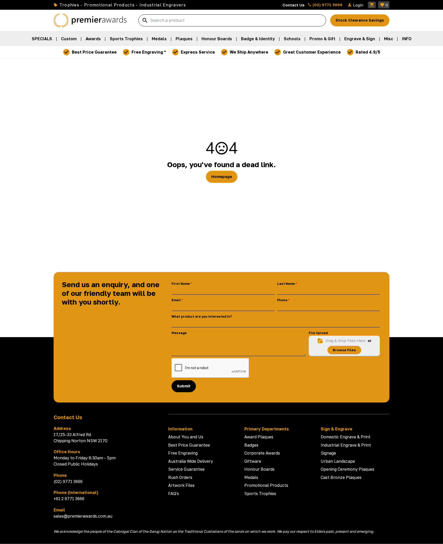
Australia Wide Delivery (190, 461)
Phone (282, 300)
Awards (93, 38)
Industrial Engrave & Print (346, 445)
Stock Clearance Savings (360, 20)
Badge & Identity (258, 38)
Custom (69, 38)
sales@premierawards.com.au (83, 516)
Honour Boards (217, 38)
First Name (181, 284)
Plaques (184, 38)
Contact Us (294, 5)
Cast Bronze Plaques (341, 477)
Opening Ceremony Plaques (347, 469)
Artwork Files (181, 485)
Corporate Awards (262, 453)
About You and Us (185, 436)
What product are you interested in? (202, 316)
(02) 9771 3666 (327, 4)
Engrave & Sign (359, 38)
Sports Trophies (126, 38)
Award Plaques (258, 436)
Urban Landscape (338, 461)
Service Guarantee (186, 469)
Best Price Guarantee (189, 445)
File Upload (318, 333)
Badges (251, 445)
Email (176, 300)
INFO (406, 38)
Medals (159, 38)
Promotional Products (266, 485)
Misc (388, 38)
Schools (292, 38)
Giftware (252, 461)
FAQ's (173, 493)
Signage (328, 453)
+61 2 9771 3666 (69, 498)
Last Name (286, 284)
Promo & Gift (322, 38)
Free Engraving (183, 453)
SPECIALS (42, 38)
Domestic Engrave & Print (345, 436)
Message (179, 333)
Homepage (221, 176)
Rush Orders (180, 477)
